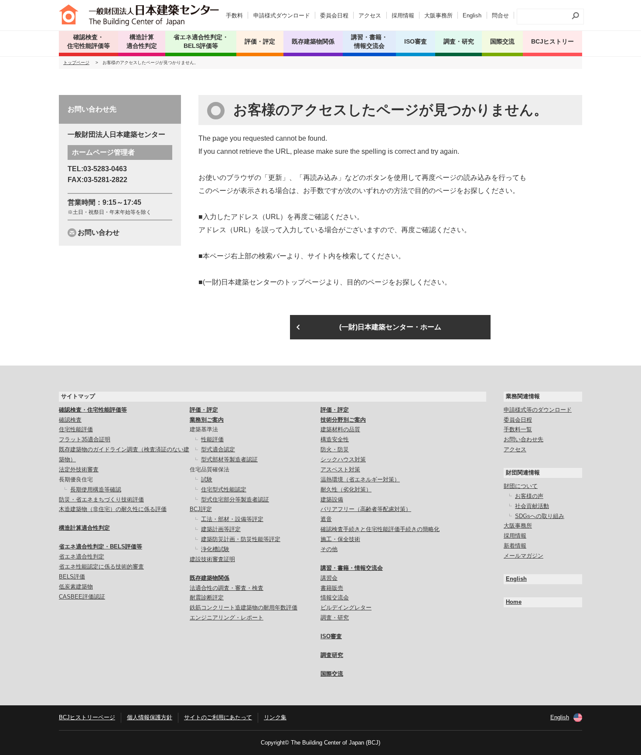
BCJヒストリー (552, 41)
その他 (329, 549)
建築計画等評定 (221, 529)
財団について (521, 486)
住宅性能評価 (76, 429)
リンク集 (275, 717)
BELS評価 (72, 576)
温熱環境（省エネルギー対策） (360, 479)
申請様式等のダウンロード (538, 409)
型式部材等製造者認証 (229, 459)
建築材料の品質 (340, 429)
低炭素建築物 (76, 586)
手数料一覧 (518, 429)
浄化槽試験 (215, 549)
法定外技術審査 (79, 469)
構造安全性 (334, 439)
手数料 (234, 15)
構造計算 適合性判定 (141, 41)
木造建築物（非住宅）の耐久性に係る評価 (113, 509)
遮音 (326, 519)
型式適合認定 (218, 449)
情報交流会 (334, 597)
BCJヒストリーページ (87, 717)
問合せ (500, 15)
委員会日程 (334, 15)
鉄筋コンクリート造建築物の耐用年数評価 (243, 607)
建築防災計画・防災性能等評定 (240, 539)
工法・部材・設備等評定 (232, 519)
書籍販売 (331, 588)
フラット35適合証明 (84, 439)
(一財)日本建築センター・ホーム (390, 327)
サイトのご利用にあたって (218, 717)
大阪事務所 (438, 15)
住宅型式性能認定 (223, 489)
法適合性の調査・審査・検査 (226, 588)
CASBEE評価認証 (82, 596)
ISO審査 (331, 636)
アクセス (369, 15)
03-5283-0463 (105, 169)
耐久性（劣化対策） (346, 489)
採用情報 (403, 15)
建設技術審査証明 (212, 559)
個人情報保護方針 (149, 717)
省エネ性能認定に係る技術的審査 (101, 566)
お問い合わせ (98, 232)
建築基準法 (204, 429)
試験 (206, 479)
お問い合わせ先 (523, 439)
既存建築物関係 (209, 578)
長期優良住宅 (76, 479)
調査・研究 (458, 41)
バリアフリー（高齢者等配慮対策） (365, 509)
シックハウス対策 (343, 459)
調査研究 (331, 655)
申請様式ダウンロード (281, 15)
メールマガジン (523, 555)
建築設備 (331, 499)
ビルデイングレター (346, 607)
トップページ (76, 62)
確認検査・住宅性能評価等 (93, 409)
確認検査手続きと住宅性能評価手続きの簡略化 (380, 529)
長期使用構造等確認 (95, 489)
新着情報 (515, 545)
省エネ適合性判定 (81, 556)
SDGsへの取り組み (539, 516)
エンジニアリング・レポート (226, 617)
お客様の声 (529, 496)
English (472, 15)
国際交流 (502, 41)
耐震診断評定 (207, 597)
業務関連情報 (523, 396)
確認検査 (70, 419)
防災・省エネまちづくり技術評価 (101, 499)
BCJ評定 (201, 509)
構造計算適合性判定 (84, 528)
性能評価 (212, 439)
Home (514, 602)
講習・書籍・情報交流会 (351, 568)
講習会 (329, 578)
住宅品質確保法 (209, 469)
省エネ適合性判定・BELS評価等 (100, 546)
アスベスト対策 (340, 469)
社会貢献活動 (532, 506)
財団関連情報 (523, 472)
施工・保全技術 (340, 539)
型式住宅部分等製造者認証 (235, 499)
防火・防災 (334, 449)
